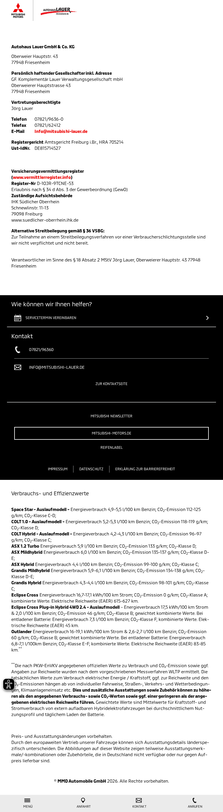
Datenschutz (91, 469)
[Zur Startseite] (49, 10)
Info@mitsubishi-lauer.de (61, 131)
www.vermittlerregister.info (42, 177)
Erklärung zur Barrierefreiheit (145, 469)
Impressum (57, 469)
